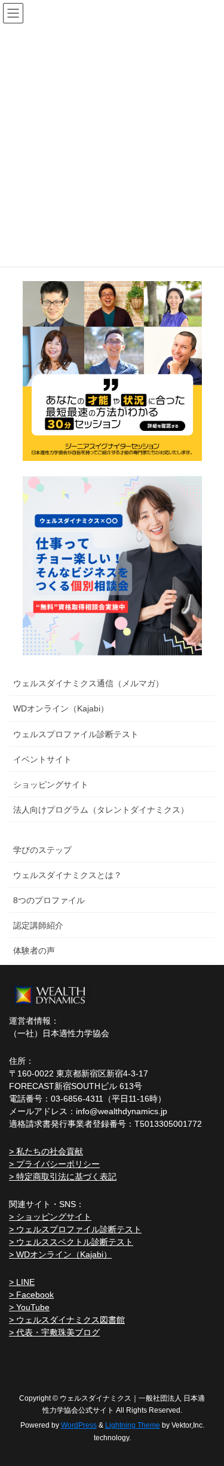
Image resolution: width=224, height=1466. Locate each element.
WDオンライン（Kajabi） (61, 708)
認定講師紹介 (38, 925)
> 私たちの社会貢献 (46, 1151)
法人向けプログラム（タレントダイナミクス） (101, 810)
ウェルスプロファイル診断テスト (76, 734)
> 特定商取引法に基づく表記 (62, 1176)
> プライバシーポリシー (54, 1164)
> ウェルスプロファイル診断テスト (75, 1229)
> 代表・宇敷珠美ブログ (54, 1332)
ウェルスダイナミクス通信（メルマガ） (88, 683)
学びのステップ (42, 850)
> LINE (22, 1282)
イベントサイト (42, 759)
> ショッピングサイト (50, 1216)
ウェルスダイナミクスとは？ (67, 875)
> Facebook (31, 1294)
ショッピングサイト (50, 784)
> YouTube (29, 1307)
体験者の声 (34, 950)
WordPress (79, 1425)
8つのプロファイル (49, 900)
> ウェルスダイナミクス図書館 (67, 1320)
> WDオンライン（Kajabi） (60, 1254)
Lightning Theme (132, 1425)
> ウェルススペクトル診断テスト (71, 1242)
